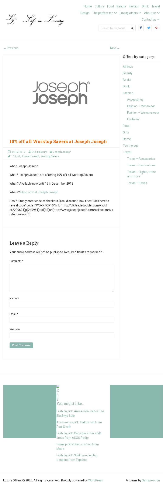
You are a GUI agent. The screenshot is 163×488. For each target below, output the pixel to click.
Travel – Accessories (141, 158)
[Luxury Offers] (35, 19)
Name (14, 298)
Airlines (128, 66)
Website (15, 329)
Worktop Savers (50, 156)
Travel (156, 6)
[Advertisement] (29, 411)
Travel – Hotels (137, 183)
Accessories (135, 99)
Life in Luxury (39, 151)
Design (85, 13)
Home (88, 6)
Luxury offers (129, 13)
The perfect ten (102, 13)
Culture (99, 6)
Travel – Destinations (141, 165)
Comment (16, 260)
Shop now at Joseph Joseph (39, 192)
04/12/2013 (18, 151)
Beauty (121, 6)
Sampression (151, 480)
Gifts (126, 132)
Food (110, 6)
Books (127, 79)
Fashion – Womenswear (143, 112)
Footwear (133, 119)
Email (14, 314)
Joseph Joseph (62, 151)
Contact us (149, 19)
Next (115, 48)
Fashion (134, 6)
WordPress (95, 480)
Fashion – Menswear (141, 106)
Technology (130, 145)
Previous (10, 48)
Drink (145, 6)
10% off (15, 156)
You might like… (70, 403)
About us (150, 13)
